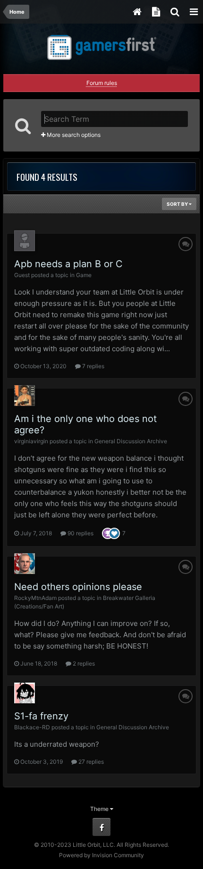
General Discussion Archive (130, 441)
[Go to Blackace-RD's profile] (24, 693)
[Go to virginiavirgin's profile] (24, 395)
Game (84, 274)
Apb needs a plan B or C (68, 264)
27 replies (90, 761)
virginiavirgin (31, 441)
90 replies (79, 533)
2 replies (83, 663)
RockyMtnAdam (35, 597)
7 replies (92, 366)
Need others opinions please (78, 586)
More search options (73, 134)
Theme (100, 808)
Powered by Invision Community (101, 855)
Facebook (101, 827)
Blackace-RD (32, 727)
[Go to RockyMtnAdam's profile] (24, 563)
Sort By (178, 204)
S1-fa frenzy (41, 716)
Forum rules (101, 82)
